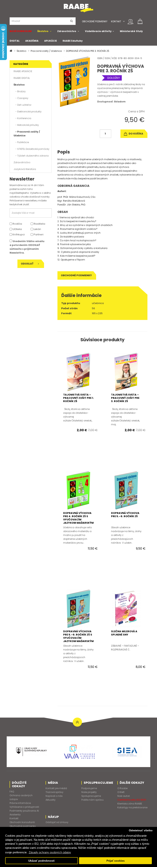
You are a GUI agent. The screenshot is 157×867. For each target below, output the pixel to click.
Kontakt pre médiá (56, 788)
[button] (123, 21)
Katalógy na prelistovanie (132, 807)
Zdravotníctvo (66, 31)
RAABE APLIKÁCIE (23, 71)
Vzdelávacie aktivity (98, 31)
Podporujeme (89, 788)
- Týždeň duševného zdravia (31, 155)
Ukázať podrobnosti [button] (41, 860)
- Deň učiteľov (22, 104)
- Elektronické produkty (28, 111)
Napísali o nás (54, 796)
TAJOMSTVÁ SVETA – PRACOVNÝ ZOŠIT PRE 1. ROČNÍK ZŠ (78, 398)
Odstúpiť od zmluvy (57, 822)
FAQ (12, 791)
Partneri (38, 234)
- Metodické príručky (26, 125)
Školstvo (42, 31)
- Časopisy (21, 98)
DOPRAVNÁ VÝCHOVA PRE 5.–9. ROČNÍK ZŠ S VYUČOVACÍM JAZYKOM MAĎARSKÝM (78, 636)
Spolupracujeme (91, 796)
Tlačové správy (54, 792)
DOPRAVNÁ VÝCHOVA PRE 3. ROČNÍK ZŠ (87, 51)
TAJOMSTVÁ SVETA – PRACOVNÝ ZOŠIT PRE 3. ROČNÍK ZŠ (125, 398)
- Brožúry (20, 91)
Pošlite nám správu (92, 799)
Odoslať (27, 263)
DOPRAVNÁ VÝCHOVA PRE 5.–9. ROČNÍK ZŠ (125, 514)
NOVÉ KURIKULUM (21, 31)
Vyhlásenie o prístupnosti (24, 806)
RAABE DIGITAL (22, 78)
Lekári (37, 229)
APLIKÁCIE (50, 40)
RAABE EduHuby (73, 40)
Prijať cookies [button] (115, 860)
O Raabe (122, 788)
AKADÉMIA (31, 40)
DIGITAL (15, 40)
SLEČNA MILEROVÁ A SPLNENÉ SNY (124, 633)
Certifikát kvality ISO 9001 (131, 799)
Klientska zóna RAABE (129, 803)
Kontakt (116, 21)
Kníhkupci (18, 234)
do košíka (135, 133)
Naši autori (123, 796)
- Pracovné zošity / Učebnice (27, 133)
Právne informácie (20, 803)
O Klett (120, 792)
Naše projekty (89, 792)
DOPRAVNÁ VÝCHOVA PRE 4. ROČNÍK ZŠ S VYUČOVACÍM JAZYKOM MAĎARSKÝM (78, 518)
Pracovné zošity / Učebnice (46, 51)
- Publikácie (21, 142)
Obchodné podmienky (94, 21)
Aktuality (51, 799)
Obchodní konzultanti (22, 822)
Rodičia (17, 224)
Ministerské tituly (131, 31)
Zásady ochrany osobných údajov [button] (50, 852)
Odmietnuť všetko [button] (141, 830)
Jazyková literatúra (25, 169)
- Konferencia (22, 118)
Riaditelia (39, 224)
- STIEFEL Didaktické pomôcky (31, 149)
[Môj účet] (130, 21)
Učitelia (17, 229)
